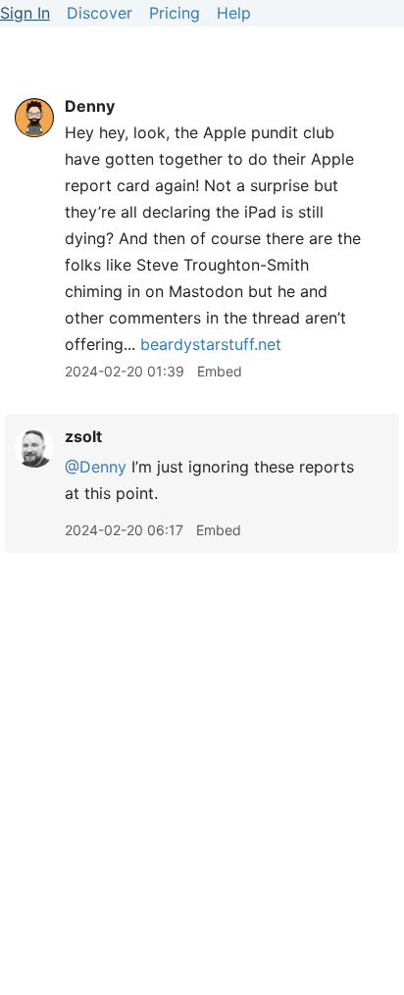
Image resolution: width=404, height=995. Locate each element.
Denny (90, 106)
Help (234, 13)
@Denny (95, 466)
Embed (219, 371)
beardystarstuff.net (210, 344)
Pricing (174, 13)
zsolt (83, 436)
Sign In (25, 13)
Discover (99, 13)
